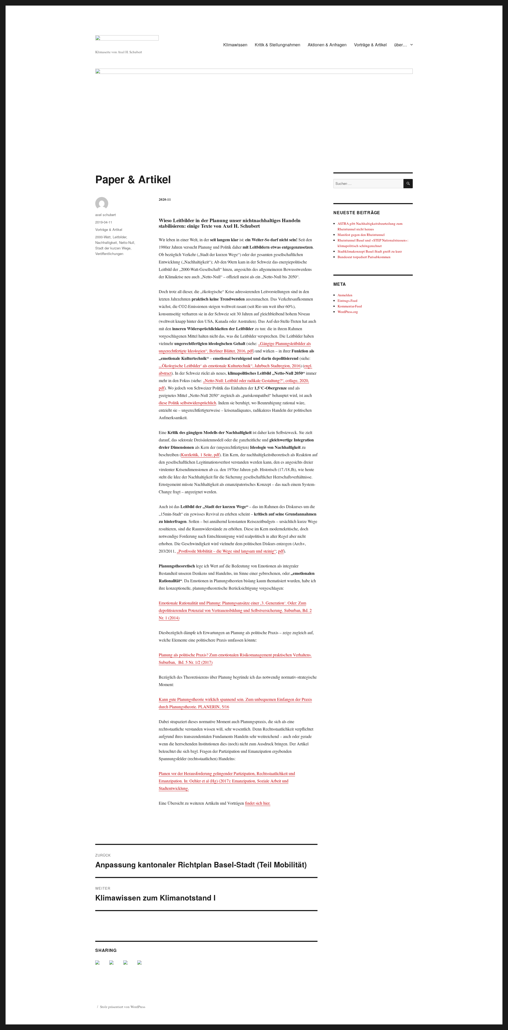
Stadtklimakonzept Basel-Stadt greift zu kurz (370, 251)
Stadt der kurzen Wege (112, 247)
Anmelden (345, 295)
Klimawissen (235, 45)
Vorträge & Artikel (370, 45)
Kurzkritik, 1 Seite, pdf (200, 454)
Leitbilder (119, 236)
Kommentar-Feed (350, 306)
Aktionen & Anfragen (327, 45)
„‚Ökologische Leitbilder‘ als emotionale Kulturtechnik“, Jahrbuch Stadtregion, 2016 (229, 365)
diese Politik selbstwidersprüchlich (187, 402)
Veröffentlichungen (109, 253)
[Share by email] (143, 966)
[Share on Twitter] (115, 966)
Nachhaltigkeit (106, 242)
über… (400, 45)
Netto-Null (126, 242)
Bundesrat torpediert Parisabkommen (364, 256)
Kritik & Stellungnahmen (277, 45)
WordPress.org (348, 311)
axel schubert (105, 214)
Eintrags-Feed (347, 300)
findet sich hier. (257, 803)
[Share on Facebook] (101, 966)
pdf (281, 551)
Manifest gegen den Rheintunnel (361, 234)
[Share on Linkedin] (129, 966)
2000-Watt (103, 236)
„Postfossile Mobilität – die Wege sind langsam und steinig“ (226, 551)
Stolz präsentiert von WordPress (122, 1006)
